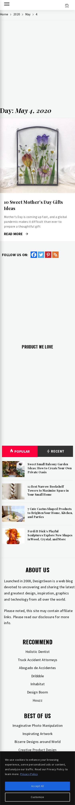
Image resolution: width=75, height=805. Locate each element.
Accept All (37, 786)
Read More (37, 155)
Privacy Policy (29, 774)
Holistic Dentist (37, 651)
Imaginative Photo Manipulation (37, 725)
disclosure (46, 617)
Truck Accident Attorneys (37, 659)
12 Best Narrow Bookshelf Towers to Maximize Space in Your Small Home (48, 490)
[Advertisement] (37, 64)
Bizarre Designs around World (37, 741)
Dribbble (37, 676)
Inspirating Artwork (37, 733)
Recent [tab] (57, 451)
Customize (37, 797)
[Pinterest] (48, 255)
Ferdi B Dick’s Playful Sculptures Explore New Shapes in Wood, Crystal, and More (50, 535)
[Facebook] (34, 255)
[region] (37, 778)
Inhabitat (37, 684)
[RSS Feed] (55, 255)
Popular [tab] (22, 451)
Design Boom (37, 692)
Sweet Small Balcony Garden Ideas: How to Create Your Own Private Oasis (50, 468)
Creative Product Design (37, 750)
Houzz (37, 700)
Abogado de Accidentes (37, 667)
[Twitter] (41, 255)
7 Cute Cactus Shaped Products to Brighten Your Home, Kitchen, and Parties (50, 513)
